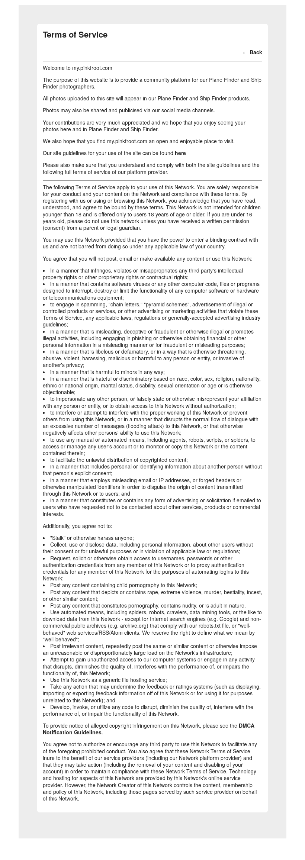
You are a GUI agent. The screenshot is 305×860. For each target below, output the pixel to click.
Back (256, 52)
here (180, 153)
